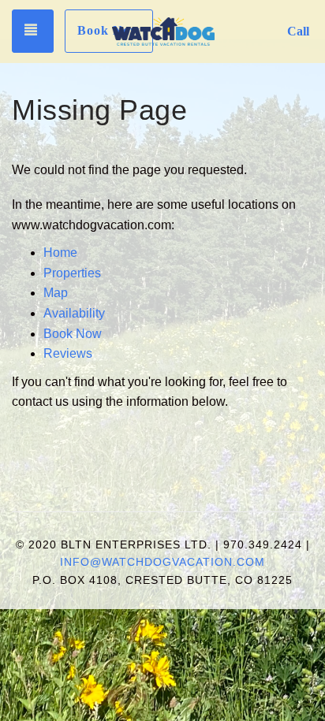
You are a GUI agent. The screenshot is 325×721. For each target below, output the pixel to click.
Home (60, 252)
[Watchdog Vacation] (163, 31)
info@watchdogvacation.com (162, 562)
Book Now (108, 30)
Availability (74, 313)
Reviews (67, 353)
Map (55, 292)
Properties (72, 273)
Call (298, 31)
